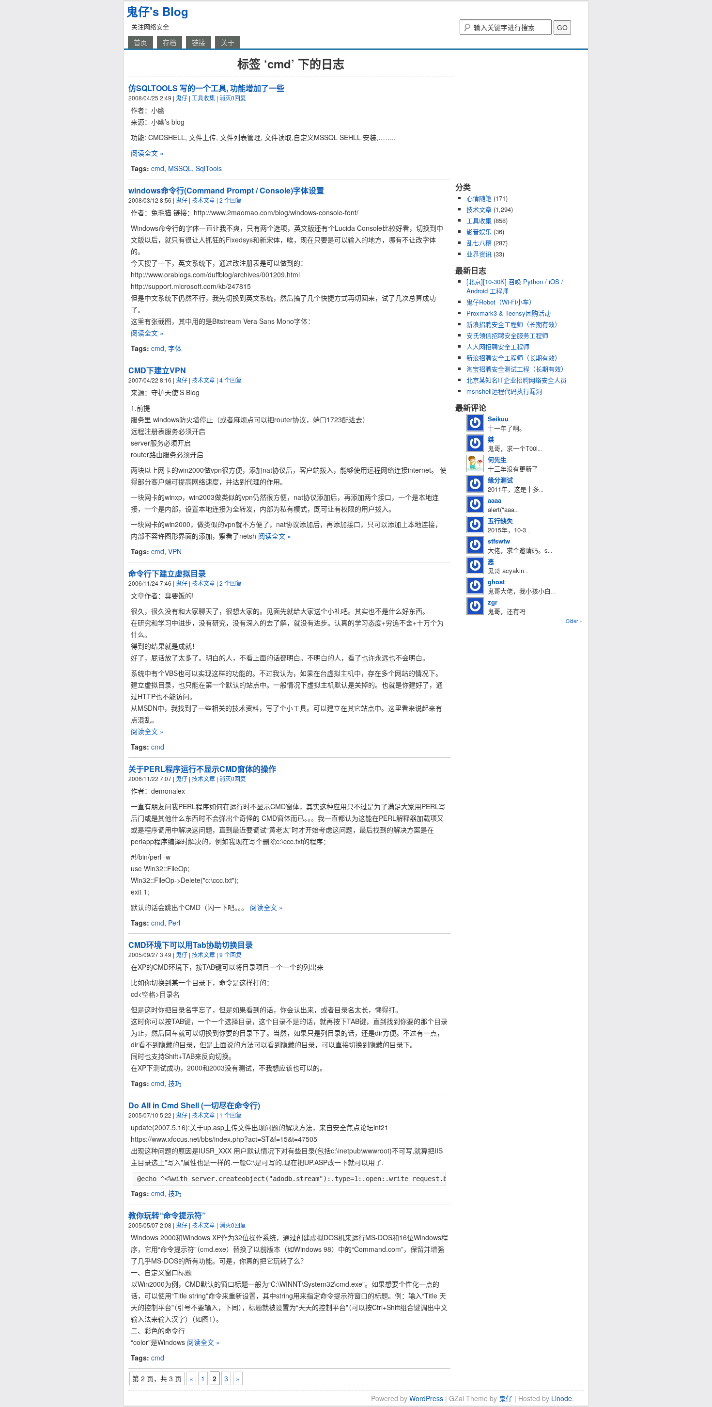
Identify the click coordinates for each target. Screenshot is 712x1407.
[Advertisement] (515, 115)
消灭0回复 (232, 98)
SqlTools (209, 168)
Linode (561, 1398)
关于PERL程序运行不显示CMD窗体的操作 (202, 768)
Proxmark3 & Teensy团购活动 (508, 313)
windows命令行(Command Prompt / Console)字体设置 (226, 190)
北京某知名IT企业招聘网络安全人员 (516, 379)
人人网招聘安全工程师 (497, 346)
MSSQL (180, 168)
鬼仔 (181, 98)
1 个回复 (230, 1115)
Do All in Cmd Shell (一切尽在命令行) (194, 1105)
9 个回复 (230, 954)
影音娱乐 (479, 231)
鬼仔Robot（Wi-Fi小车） (500, 301)
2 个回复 (230, 200)
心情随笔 (479, 198)
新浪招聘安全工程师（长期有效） (513, 324)
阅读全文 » (147, 153)
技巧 (175, 1083)
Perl (174, 922)
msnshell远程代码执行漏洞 (504, 391)
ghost (496, 581)
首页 (140, 42)
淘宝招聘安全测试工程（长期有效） (516, 368)
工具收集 (203, 98)
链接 (198, 42)
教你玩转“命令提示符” (167, 1215)
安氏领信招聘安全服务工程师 (507, 335)
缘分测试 (500, 479)
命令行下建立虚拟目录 (167, 573)
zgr (492, 602)
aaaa (494, 500)
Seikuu (498, 418)
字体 (175, 348)
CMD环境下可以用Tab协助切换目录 (190, 944)
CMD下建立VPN (157, 370)
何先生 (497, 459)
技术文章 (203, 200)
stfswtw (499, 540)
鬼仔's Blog (157, 11)
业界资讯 (479, 253)
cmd (157, 168)
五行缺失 (500, 520)
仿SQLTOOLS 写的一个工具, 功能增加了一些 (206, 88)
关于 (227, 42)
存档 (169, 42)
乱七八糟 (479, 242)
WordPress (426, 1398)
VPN (175, 551)
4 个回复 (230, 380)
